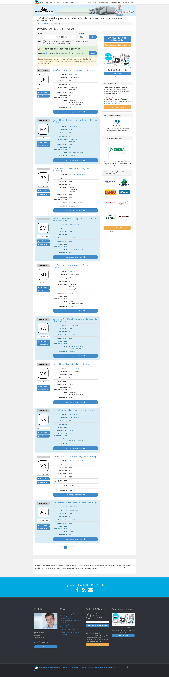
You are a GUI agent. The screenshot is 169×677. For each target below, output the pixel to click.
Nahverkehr (48, 41)
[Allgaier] (124, 192)
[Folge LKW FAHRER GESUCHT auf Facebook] (77, 590)
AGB (83, 668)
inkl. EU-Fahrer (86, 41)
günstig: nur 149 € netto (113, 103)
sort (93, 53)
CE (63, 41)
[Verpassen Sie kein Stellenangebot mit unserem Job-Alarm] (90, 590)
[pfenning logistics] (110, 181)
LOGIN (132, 2)
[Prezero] (110, 216)
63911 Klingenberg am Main (77, 174)
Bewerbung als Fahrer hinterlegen (117, 45)
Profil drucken (44, 96)
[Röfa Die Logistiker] (124, 216)
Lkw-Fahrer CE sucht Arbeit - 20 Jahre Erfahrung (74, 502)
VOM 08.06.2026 (43, 503)
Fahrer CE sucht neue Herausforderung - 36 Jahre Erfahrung (75, 121)
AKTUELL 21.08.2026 (43, 70)
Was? (40, 33)
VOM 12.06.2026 (43, 457)
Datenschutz (89, 668)
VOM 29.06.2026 (43, 410)
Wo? (60, 33)
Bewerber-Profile (103, 2)
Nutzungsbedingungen (73, 668)
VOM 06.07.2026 (43, 364)
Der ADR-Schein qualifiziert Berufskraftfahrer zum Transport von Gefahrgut (71, 620)
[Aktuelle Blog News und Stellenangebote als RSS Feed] (83, 590)
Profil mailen (44, 92)
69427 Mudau (73, 126)
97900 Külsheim (73, 271)
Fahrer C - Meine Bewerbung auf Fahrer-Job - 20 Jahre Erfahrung (74, 219)
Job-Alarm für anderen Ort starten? (97, 628)
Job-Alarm (103, 668)
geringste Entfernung (62, 53)
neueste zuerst (51, 53)
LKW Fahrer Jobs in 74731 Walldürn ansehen (117, 39)
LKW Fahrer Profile (48, 24)
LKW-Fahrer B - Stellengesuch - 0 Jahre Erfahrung (75, 410)
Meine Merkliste (69, 2)
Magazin (59, 2)
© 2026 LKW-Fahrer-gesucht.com (48, 668)
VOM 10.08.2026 (43, 169)
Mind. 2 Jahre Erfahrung (51, 43)
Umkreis (81, 33)
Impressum (62, 668)
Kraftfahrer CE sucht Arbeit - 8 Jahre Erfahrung (73, 70)
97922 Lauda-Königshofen (76, 460)
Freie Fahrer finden (117, 76)
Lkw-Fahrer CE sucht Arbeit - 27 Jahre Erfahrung (74, 456)
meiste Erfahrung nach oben (77, 53)
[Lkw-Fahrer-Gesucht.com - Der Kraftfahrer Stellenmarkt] (44, 10)
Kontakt (96, 668)
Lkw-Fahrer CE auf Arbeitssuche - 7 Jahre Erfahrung (71, 266)
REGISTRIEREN (126, 2)
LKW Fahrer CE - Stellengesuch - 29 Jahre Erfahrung (71, 169)
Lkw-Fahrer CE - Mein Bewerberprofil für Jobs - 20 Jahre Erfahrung (75, 319)
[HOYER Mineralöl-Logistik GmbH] (110, 203)
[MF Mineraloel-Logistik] (124, 182)
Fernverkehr (57, 41)
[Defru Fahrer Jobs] (110, 192)
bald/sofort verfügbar (64, 43)
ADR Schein (77, 41)
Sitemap (109, 668)
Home (40, 24)
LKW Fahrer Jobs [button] (92, 2)
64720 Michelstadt (74, 225)
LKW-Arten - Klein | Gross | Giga (69, 629)
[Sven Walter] (124, 203)
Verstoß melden (44, 88)
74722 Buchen (73, 507)
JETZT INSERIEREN (117, 107)
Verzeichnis (52, 2)
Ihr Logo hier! (117, 227)
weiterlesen (126, 165)
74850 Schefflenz (74, 74)
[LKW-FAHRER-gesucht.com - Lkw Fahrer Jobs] (36, 2)
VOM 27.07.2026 (43, 319)
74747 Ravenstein (74, 325)
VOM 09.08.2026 (43, 219)
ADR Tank (68, 41)
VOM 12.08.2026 (43, 120)
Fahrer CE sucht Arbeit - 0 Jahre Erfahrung (71, 364)
